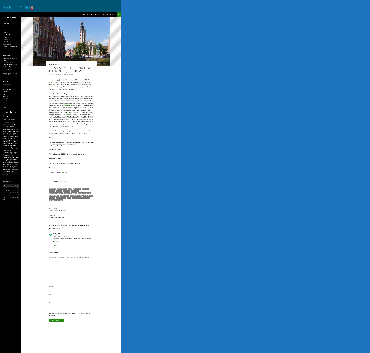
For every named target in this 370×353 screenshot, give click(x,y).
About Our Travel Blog (94, 14)
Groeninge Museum (84, 193)
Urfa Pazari (14, 167)
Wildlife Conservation (8, 174)
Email (51, 295)
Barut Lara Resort (12, 117)
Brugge (59, 191)
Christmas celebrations (8, 126)
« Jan (4, 202)
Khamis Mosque (9, 147)
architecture (62, 188)
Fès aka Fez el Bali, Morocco (57, 209)
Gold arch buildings (10, 138)
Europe (57, 64)
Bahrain (6, 28)
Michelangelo (88, 195)
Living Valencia (58, 234)
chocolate (75, 191)
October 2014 (6, 91)
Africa (4, 21)
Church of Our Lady (56, 193)
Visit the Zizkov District (12, 173)
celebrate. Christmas (12, 124)
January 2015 (6, 84)
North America (7, 44)
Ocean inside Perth (7, 150)
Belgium (51, 64)
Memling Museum (76, 195)
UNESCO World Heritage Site (81, 198)
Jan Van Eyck (64, 195)
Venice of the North (56, 200)
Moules (52, 198)
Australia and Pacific (8, 35)
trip (69, 198)
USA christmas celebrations (9, 169)
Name (51, 286)
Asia (4, 25)
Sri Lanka (6, 32)
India (5, 30)
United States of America (10, 46)
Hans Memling (54, 195)
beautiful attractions (8, 119)
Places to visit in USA (10, 154)
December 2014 (7, 87)
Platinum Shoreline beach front (10, 157)
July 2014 (5, 96)
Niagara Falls (15, 148)
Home (83, 14)
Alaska (4, 112)
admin (61, 75)
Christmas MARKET (7, 128)
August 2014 (6, 94)
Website (51, 303)
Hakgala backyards (7, 140)
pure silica (5, 159)
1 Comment (69, 75)
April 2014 (5, 101)
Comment (52, 262)
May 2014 (5, 98)
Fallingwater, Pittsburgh (56, 216)
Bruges (52, 191)
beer (70, 188)
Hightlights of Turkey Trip (9, 66)
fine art (74, 193)
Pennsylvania (8, 48)
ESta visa (8, 136)
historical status (7, 143)
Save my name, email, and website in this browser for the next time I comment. (70, 314)
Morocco (6, 23)
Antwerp (53, 188)
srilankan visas (12, 166)
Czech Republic (8, 42)
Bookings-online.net (109, 14)
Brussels (64, 172)
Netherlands (70, 105)
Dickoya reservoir (7, 133)
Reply (56, 245)
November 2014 (7, 89)
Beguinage (77, 188)
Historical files (13, 141)
